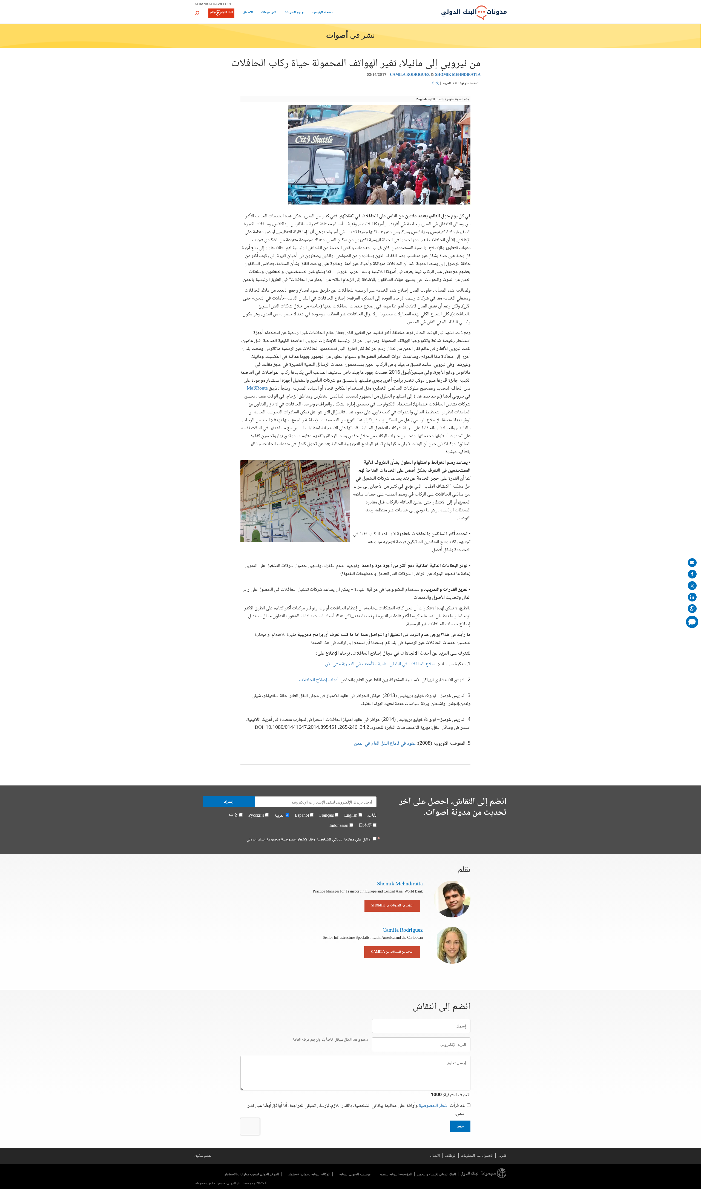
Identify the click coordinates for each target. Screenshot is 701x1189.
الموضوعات (268, 12)
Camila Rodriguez (410, 75)
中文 (435, 83)
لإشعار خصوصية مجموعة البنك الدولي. (276, 839)
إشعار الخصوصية (434, 1106)
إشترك (228, 802)
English (421, 99)
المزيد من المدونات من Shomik (392, 906)
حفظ (460, 1126)
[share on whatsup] (692, 608)
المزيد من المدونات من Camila (392, 952)
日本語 (365, 826)
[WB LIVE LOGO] (221, 13)
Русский (256, 815)
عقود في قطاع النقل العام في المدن (385, 743)
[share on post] (692, 585)
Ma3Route (257, 388)
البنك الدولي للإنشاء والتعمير (436, 1174)
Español (302, 815)
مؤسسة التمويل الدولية (354, 1174)
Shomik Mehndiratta (458, 75)
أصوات (337, 36)
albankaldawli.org (213, 3)
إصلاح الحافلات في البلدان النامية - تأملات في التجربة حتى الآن (381, 664)
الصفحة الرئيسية (323, 12)
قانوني (502, 1155)
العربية (447, 83)
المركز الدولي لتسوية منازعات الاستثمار (251, 1174)
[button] (197, 13)
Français (326, 815)
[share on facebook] (692, 574)
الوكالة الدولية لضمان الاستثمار (309, 1174)
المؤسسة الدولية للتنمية (396, 1174)
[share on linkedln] (692, 597)
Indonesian (338, 826)
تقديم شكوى (202, 1155)
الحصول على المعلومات (477, 1155)
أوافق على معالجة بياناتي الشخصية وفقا (309, 839)
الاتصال (248, 12)
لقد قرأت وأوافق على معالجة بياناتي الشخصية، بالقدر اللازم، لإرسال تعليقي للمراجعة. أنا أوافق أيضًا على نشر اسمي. (357, 1110)
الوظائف (450, 1155)
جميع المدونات (294, 12)
